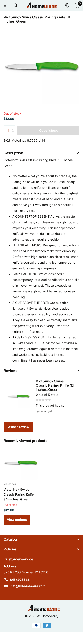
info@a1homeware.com (28, 586)
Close (15, 5)
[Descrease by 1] (14, 134)
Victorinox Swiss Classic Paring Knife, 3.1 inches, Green (19, 494)
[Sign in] (67, 5)
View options (17, 519)
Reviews (10, 370)
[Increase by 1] (14, 126)
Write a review (18, 427)
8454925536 (20, 579)
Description (13, 153)
